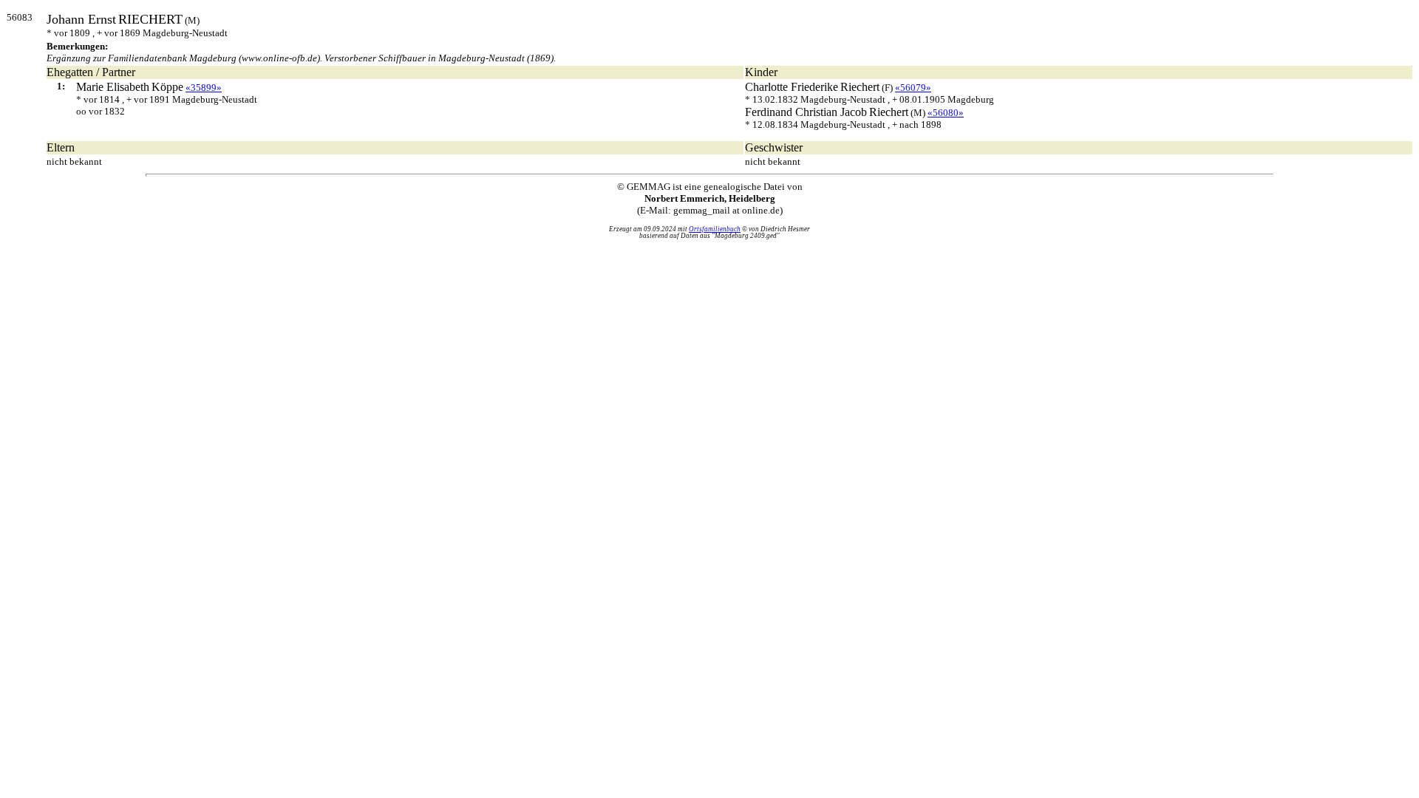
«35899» (204, 87)
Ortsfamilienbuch (715, 229)
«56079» (913, 87)
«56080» (946, 112)
